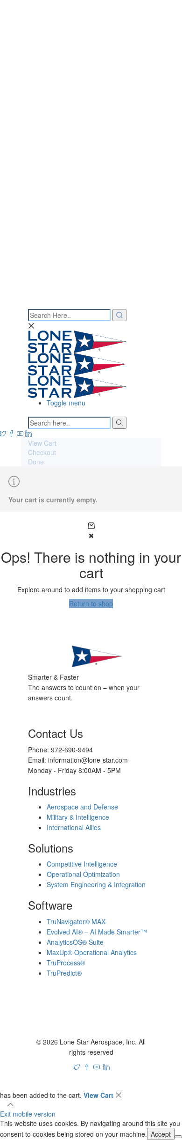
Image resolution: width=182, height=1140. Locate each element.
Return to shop (91, 603)
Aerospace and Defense (82, 806)
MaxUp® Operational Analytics (92, 952)
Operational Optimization (83, 874)
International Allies (74, 827)
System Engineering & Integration (96, 884)
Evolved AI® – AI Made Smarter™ (97, 931)
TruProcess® (66, 962)
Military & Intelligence (78, 817)
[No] (178, 1136)
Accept (161, 1134)
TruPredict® (64, 973)
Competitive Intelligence (82, 863)
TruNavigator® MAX (76, 921)
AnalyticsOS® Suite (75, 942)
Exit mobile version (28, 1113)
